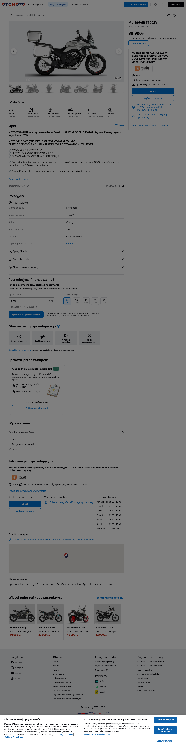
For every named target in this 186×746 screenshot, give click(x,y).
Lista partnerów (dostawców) (97, 734)
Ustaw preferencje (165, 741)
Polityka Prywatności (14, 737)
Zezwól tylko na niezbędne (165, 730)
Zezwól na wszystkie (165, 719)
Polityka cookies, (65, 734)
